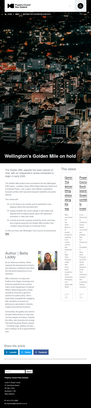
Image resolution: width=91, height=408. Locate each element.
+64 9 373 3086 (12, 400)
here (7, 233)
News (17, 14)
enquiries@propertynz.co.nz (16, 403)
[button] (11, 352)
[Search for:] (15, 371)
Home (10, 14)
